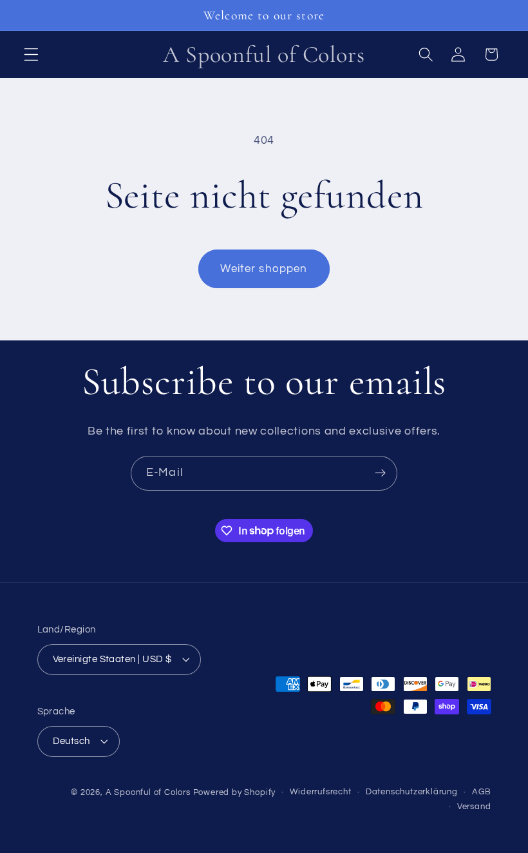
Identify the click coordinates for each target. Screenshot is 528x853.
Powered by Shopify (234, 793)
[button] (31, 54)
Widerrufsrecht (320, 792)
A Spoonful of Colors (148, 793)
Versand (474, 807)
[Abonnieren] (380, 473)
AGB (481, 792)
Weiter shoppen (263, 269)
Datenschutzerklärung (412, 792)
